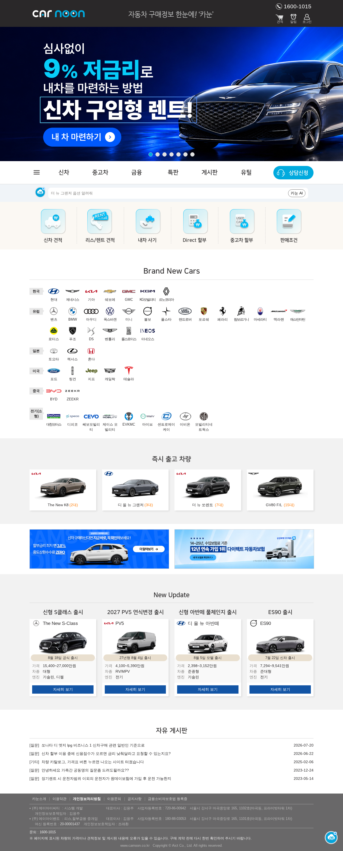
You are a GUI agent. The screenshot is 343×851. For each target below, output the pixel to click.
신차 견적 (53, 240)
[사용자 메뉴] (307, 17)
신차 (63, 172)
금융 (136, 172)
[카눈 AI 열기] (330, 835)
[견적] (280, 17)
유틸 (246, 172)
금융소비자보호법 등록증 (167, 799)
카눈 (58, 13)
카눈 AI (297, 193)
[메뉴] (36, 172)
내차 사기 (147, 240)
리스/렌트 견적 (100, 240)
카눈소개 (39, 799)
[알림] (293, 17)
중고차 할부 (241, 240)
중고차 (100, 172)
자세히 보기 (63, 689)
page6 (185, 154)
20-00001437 (70, 824)
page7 (192, 154)
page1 (150, 154)
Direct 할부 (194, 240)
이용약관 (59, 799)
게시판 (210, 172)
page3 (164, 154)
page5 (178, 154)
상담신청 (298, 173)
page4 (171, 154)
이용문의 (114, 799)
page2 (157, 154)
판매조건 (288, 240)
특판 (173, 172)
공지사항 (134, 799)
